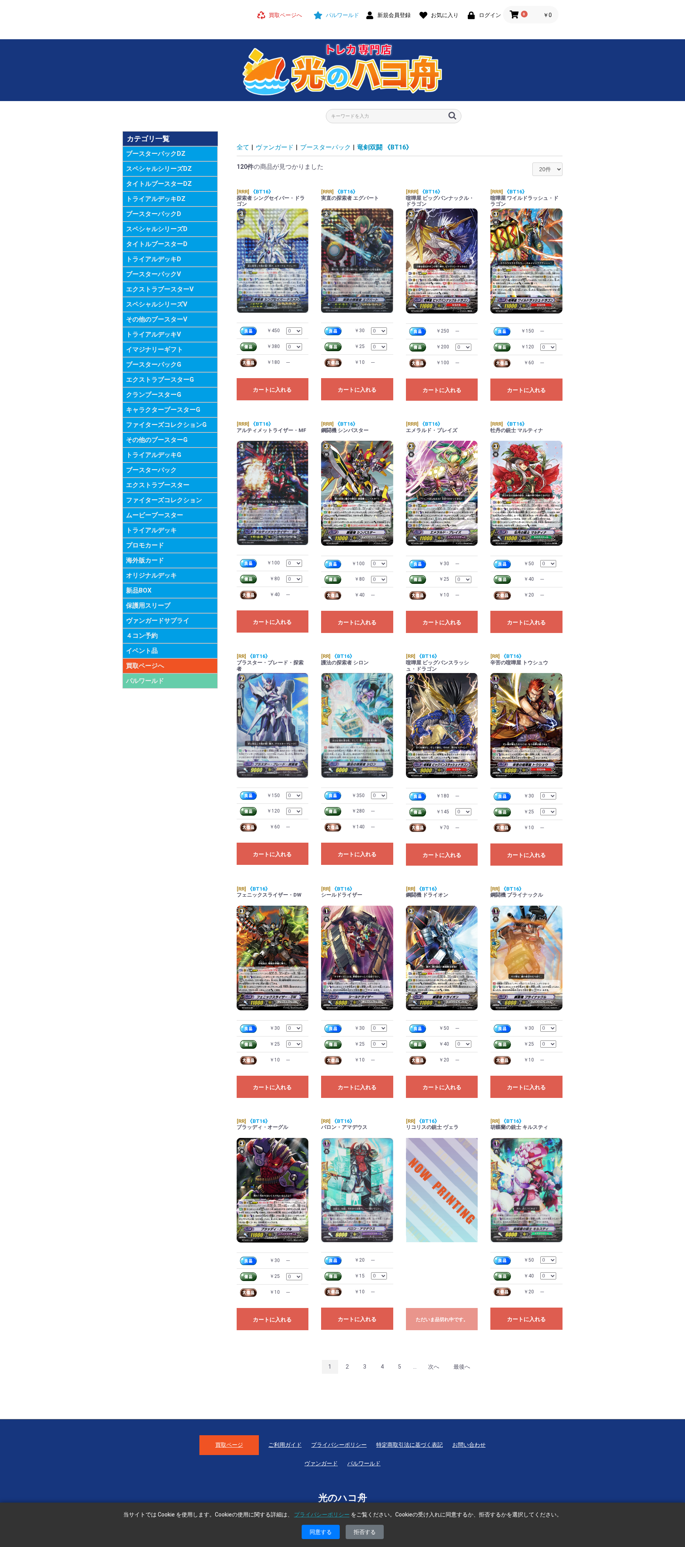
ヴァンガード (275, 147)
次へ (433, 1366)
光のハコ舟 (342, 1497)
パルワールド (145, 681)
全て (243, 147)
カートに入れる (272, 389)
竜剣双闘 (384, 147)
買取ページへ (145, 665)
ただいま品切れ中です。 (442, 1319)
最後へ (461, 1366)
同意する (321, 1532)
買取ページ (229, 1445)
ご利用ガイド (285, 1445)
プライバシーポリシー (339, 1445)
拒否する (365, 1532)
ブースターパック (325, 147)
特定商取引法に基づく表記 (409, 1445)
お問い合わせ (469, 1445)
